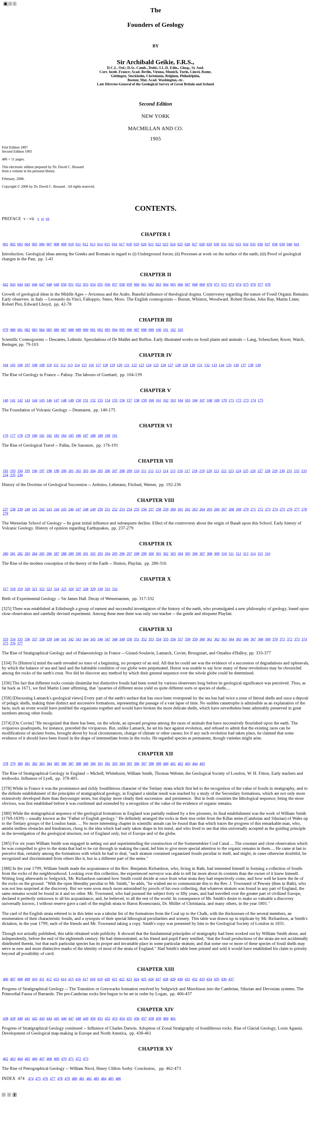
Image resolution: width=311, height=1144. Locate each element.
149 (71, 400)
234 (5, 475)
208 (122, 471)
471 (71, 1059)
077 (260, 284)
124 (148, 365)
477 (52, 1079)
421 (114, 979)
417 (85, 979)
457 (144, 1018)
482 (89, 1079)
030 (216, 244)
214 (165, 471)
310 (224, 554)
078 (267, 284)
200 (63, 471)
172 (238, 400)
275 (282, 509)
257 (151, 509)
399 (158, 764)
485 (111, 1079)
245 (63, 509)
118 (105, 365)
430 (180, 979)
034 (245, 244)
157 (129, 400)
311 (231, 554)
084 (42, 330)
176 (5, 436)
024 (173, 244)
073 (231, 284)
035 (253, 244)
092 (100, 330)
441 (27, 1018)
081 (20, 330)
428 (165, 979)
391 (100, 764)
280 (5, 554)
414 (63, 979)
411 (41, 979)
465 (27, 1059)
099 (151, 330)
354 (158, 639)
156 (122, 400)
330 (100, 589)
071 (216, 284)
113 (70, 365)
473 (85, 1059)
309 (216, 554)
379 (12, 764)
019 (136, 244)
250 (100, 509)
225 (245, 471)
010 (71, 244)
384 (49, 764)
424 (136, 979)
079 (5, 330)
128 (178, 365)
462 (5, 1059)
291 (85, 554)
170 (224, 400)
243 (49, 509)
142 (20, 400)
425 (143, 979)
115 (84, 365)
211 (143, 471)
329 (93, 589)
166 (195, 400)
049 (56, 284)
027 (194, 244)
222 (224, 471)
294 (107, 554)
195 (27, 471)
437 (231, 979)
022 (158, 244)
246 (71, 509)
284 (34, 554)
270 (246, 509)
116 (91, 365)
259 (165, 509)
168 (209, 400)
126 (163, 365)
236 (20, 475)
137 (243, 365)
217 (187, 471)
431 (187, 979)
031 (224, 244)
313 (245, 554)
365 (238, 639)
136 (236, 365)
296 (122, 554)
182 (49, 436)
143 (27, 400)
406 (5, 979)
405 (202, 764)
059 (129, 284)
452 (107, 1018)
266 (216, 509)
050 (63, 284)
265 (209, 509)
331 (107, 589)
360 (202, 639)
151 (85, 400)
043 (12, 284)
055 (100, 284)
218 (194, 471)
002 (12, 244)
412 (49, 979)
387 (71, 764)
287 (56, 554)
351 (136, 639)
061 (144, 284)
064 (165, 284)
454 (122, 1018)
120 (119, 365)
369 (267, 639)
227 (260, 471)
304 (180, 554)
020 (143, 244)
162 (165, 400)
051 (71, 284)
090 (85, 330)
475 (38, 1079)
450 (93, 1018)
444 (49, 1018)
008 (56, 244)
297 (129, 554)
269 (238, 509)
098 (144, 330)
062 (151, 284)
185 (71, 436)
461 (173, 1018)
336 (27, 639)
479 (67, 1079)
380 (20, 764)
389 (85, 764)
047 (42, 284)
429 (173, 979)
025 (180, 244)
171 (231, 400)
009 (63, 244)
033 (238, 244)
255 (136, 509)
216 (180, 471)
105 (12, 365)
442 (34, 1018)
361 (209, 639)
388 (78, 764)
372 (289, 639)
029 (209, 244)
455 (129, 1018)
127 (170, 365)
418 (92, 979)
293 (100, 554)
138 (250, 365)
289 (71, 554)
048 (49, 284)
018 (129, 244)
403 (187, 764)
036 (260, 244)
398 (151, 764)
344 (85, 639)
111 (56, 365)
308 (209, 554)
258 (158, 509)
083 (34, 330)
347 (107, 639)
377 (20, 643)
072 (224, 284)
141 (12, 400)
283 (27, 554)
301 (158, 554)
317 (5, 589)
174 (253, 400)
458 (151, 1018)
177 (12, 436)
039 (282, 244)
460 (165, 1018)
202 (78, 471)
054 (93, 284)
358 (187, 639)
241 (34, 509)
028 (202, 244)
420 (107, 979)
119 (112, 365)
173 (246, 400)
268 (231, 509)
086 (56, 330)
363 (224, 639)
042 (5, 284)
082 (27, 330)
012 (85, 244)
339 (49, 639)
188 (93, 436)
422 (122, 979)
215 (173, 471)
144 (34, 400)
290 (78, 554)
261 (180, 509)
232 (296, 471)
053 (85, 284)
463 (12, 1059)
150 (78, 400)
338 (42, 639)
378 (5, 764)
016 (114, 244)
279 (5, 513)
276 (289, 509)
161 (158, 400)
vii (47, 219)
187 (85, 436)
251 (107, 509)
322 (42, 589)
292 (93, 554)
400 (165, 764)
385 (56, 764)
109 (42, 365)
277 (297, 509)
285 (42, 554)
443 (42, 1018)
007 (49, 244)
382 (34, 764)
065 (173, 284)
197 (42, 471)
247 (78, 509)
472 (78, 1059)
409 (27, 979)
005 (34, 244)
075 (246, 284)
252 (114, 509)
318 (12, 589)
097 (136, 330)
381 (27, 764)
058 (122, 284)
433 (202, 979)
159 (144, 400)
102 (173, 330)
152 (93, 400)
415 (71, 979)
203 (85, 471)
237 (5, 509)
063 (158, 284)
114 (77, 365)
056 (107, 284)
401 (173, 764)
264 (202, 509)
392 (107, 764)
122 (134, 365)
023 (165, 244)
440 (20, 1018)
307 (202, 554)
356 (173, 639)
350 (129, 639)
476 (45, 1079)
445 (56, 1018)
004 (27, 244)
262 (187, 509)
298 (136, 554)
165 (187, 400)
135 (229, 365)
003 (20, 244)
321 (34, 589)
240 (27, 509)
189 (100, 436)
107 (27, 365)
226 (253, 471)
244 (56, 509)
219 (202, 471)
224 (238, 471)
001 (5, 244)
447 (71, 1018)
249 (93, 509)
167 (202, 400)
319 (20, 589)
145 (42, 400)
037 (267, 244)
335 (20, 639)
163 (173, 400)
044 (20, 284)
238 (12, 509)
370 (275, 639)
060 (136, 284)
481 (81, 1079)
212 (151, 471)
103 (180, 330)
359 (195, 639)
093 (107, 330)
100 (158, 330)
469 (56, 1059)
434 (209, 979)
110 (49, 365)
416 (78, 979)
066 (180, 284)
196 (34, 471)
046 (34, 284)
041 (296, 244)
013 (92, 244)
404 (195, 764)
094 (114, 330)
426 (151, 979)
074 (238, 284)
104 (5, 365)
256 (144, 509)
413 (56, 979)
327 (78, 589)
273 (267, 509)
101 (165, 330)
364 (231, 639)
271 (253, 509)
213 (158, 471)
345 (93, 639)
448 (78, 1018)
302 (165, 554)
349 (122, 639)
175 (260, 400)
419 (100, 979)
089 (78, 330)
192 (5, 471)
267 (224, 509)
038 (275, 244)
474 (30, 1079)
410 (34, 979)
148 (63, 400)
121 (127, 365)
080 (12, 330)
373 (297, 639)
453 (114, 1018)
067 (187, 284)
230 (282, 471)
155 (114, 400)
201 (71, 471)
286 (49, 554)
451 (100, 1018)
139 (258, 365)
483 (96, 1079)
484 (103, 1079)
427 (158, 979)
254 (129, 509)
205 (100, 471)
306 (195, 554)
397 (144, 764)
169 (216, 400)
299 (144, 554)
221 (216, 471)
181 (42, 436)
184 (63, 436)
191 (114, 436)
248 (85, 509)
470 (63, 1059)
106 (20, 365)
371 (282, 639)
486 (118, 1079)
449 (85, 1018)
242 (42, 509)
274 (275, 509)
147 (56, 400)
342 (71, 639)
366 (246, 639)
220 (209, 471)
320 (27, 589)
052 (78, 284)
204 (93, 471)
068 (195, 284)
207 (114, 471)
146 (49, 400)
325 (63, 589)
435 (216, 979)
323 (49, 589)
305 (187, 554)
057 (114, 284)
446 (63, 1018)
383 (42, 764)
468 (49, 1059)
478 (60, 1079)
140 (5, 400)
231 (289, 471)
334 (12, 639)
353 (151, 639)
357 (180, 639)
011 (78, 244)
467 (42, 1059)
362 (216, 639)
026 (187, 244)
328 (85, 589)
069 (202, 284)
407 (12, 979)
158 (136, 400)
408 (20, 979)
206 (107, 471)
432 (194, 979)
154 (107, 400)
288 (63, 554)
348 (114, 639)
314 (253, 554)
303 (173, 554)
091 (93, 330)
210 (136, 471)
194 (20, 471)
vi (42, 219)
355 (165, 639)
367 (253, 639)
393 (114, 764)
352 (144, 639)
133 (214, 365)
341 (63, 639)
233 (304, 471)
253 (122, 509)
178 (20, 436)
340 (56, 639)
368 (260, 639)
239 (20, 509)
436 (224, 979)
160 (151, 400)
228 (267, 471)
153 (100, 400)
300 (151, 554)
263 (195, 509)
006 (42, 244)
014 (100, 244)
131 (199, 365)
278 (304, 509)
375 (5, 643)
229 (275, 471)
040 (289, 244)
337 (34, 639)
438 (5, 1018)
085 (49, 330)
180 (34, 436)
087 (63, 330)
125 (156, 365)
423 (129, 979)
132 (207, 365)
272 (260, 509)
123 (141, 365)
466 (34, 1059)
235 (12, 475)
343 (78, 639)
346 (100, 639)
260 (173, 509)
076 (253, 284)
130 (192, 365)
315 (260, 554)
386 (63, 764)
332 (114, 589)
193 (12, 471)
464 (20, 1059)
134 (221, 365)
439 (12, 1018)
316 (267, 554)
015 (107, 244)
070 (209, 284)
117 (98, 365)
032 (231, 244)
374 (304, 639)
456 (136, 1018)
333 (5, 639)
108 (34, 365)
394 (122, 764)
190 (107, 436)
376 (12, 643)
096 (129, 330)
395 (129, 764)
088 (71, 330)
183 (56, 436)
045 (27, 284)
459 (158, 1018)
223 (231, 471)
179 (27, 436)
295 (114, 554)
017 (122, 244)
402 (180, 764)
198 (49, 471)
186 (78, 436)
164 (180, 400)
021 (151, 244)
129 (185, 365)
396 (136, 764)
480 (74, 1079)
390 (93, 764)
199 (56, 471)
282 (20, 554)
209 (129, 471)
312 (238, 554)
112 (63, 365)
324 (56, 589)
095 (122, 330)
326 (71, 589)
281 (12, 554)
